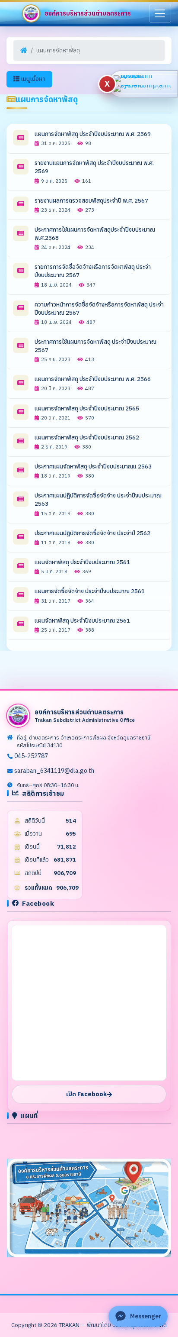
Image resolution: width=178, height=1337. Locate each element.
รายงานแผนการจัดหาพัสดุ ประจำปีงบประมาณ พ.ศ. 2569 (94, 167)
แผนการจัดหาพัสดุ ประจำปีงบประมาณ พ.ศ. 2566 (93, 379)
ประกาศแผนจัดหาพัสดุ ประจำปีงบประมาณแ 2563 (93, 466)
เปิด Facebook (86, 1094)
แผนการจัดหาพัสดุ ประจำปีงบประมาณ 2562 (87, 437)
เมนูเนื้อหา (32, 79)
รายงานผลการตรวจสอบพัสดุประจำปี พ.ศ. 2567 (91, 200)
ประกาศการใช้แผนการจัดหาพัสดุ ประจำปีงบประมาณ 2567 (95, 346)
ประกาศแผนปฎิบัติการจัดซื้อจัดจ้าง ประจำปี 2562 (92, 533)
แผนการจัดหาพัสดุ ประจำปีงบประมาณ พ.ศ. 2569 (93, 134)
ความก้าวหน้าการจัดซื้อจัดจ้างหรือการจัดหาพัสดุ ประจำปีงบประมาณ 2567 (99, 308)
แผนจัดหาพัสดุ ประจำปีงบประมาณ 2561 (82, 562)
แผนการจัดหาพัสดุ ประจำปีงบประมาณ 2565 (87, 408)
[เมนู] (160, 13)
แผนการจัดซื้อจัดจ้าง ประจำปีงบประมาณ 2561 (90, 591)
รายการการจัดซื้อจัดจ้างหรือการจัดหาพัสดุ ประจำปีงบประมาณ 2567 (93, 271)
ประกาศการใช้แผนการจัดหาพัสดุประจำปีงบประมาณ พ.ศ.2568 (95, 234)
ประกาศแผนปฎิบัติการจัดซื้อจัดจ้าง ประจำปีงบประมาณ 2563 (98, 499)
